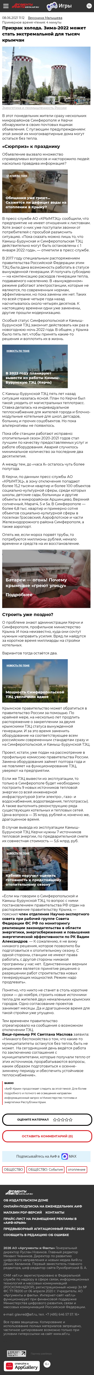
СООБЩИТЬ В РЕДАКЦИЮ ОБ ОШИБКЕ (36, 1235)
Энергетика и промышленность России (34, 108)
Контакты (54, 1212)
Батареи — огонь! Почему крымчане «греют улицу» (36, 582)
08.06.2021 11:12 (13, 18)
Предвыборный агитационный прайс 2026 (43, 1229)
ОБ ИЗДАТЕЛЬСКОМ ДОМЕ (25, 1200)
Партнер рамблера (41, 1353)
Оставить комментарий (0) (47, 1136)
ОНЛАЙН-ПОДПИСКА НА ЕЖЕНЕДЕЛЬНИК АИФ (42, 1206)
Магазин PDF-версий (22, 1212)
